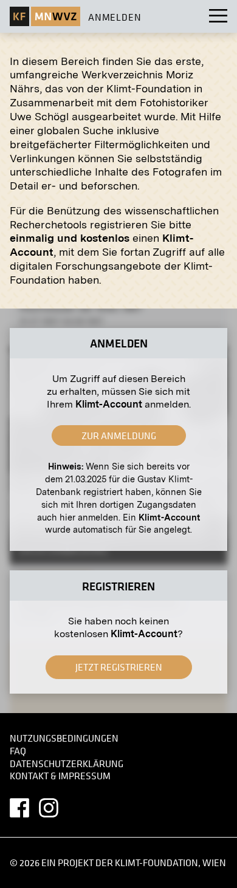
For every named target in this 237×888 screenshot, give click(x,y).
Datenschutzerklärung (66, 763)
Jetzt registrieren (118, 667)
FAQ (18, 750)
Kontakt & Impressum (60, 776)
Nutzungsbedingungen (64, 738)
